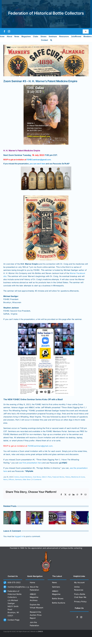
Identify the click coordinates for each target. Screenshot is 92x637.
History (67, 477)
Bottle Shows (57, 598)
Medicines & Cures (78, 477)
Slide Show (27, 479)
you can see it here (37, 163)
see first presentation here (30, 463)
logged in (19, 536)
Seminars (18, 479)
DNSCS (40, 631)
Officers (11, 479)
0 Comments (36, 479)
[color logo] (46, 552)
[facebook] (4, 31)
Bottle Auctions (58, 603)
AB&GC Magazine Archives (34, 597)
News (5, 479)
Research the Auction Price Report (35, 615)
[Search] (51, 40)
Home (32, 582)
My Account (79, 582)
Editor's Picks (46, 477)
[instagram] (9, 31)
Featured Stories (58, 477)
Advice (16, 477)
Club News (37, 477)
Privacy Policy (80, 601)
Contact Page (13, 620)
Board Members (26, 477)
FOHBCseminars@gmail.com (38, 159)
